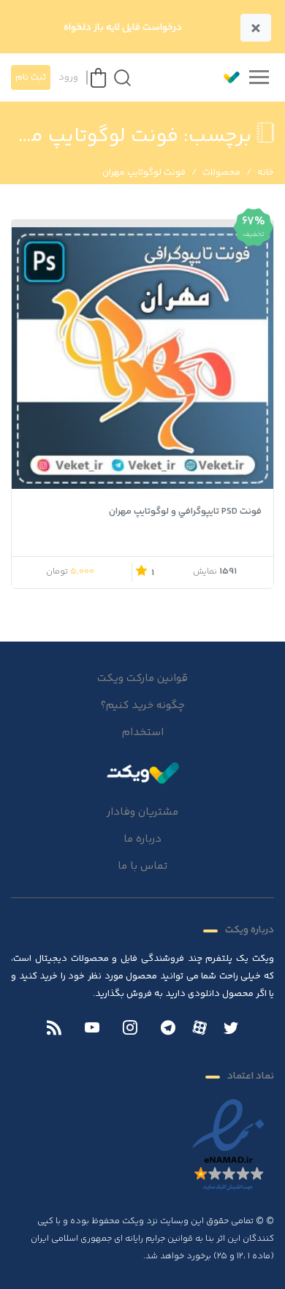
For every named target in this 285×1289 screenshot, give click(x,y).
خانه (265, 172)
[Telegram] (168, 1029)
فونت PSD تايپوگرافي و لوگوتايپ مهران (185, 511)
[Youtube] (92, 1029)
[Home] (142, 772)
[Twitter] (231, 1029)
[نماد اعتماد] (228, 1145)
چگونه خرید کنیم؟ (143, 705)
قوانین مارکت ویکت (142, 678)
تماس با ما (142, 866)
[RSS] (54, 1029)
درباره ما (142, 839)
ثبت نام (30, 77)
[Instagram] (130, 1029)
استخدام (143, 732)
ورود (68, 77)
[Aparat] (199, 1027)
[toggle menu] (258, 77)
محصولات (221, 172)
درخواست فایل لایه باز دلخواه (123, 28)
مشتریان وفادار (142, 812)
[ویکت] (225, 77)
